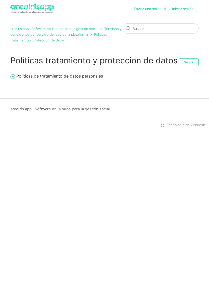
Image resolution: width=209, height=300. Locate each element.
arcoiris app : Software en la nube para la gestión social (54, 29)
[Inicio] (32, 11)
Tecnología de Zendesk (186, 125)
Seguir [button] (188, 62)
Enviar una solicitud (150, 9)
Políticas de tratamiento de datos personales (59, 76)
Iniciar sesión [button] (182, 9)
